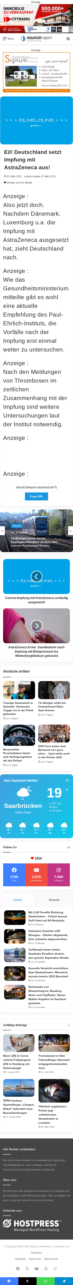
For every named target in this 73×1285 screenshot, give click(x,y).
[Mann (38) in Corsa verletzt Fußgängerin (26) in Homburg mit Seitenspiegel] (18, 1043)
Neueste (54, 899)
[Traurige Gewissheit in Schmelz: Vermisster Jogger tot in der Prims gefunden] (19, 690)
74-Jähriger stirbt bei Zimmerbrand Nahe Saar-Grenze (52, 706)
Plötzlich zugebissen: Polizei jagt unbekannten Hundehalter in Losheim (53, 1114)
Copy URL (36, 496)
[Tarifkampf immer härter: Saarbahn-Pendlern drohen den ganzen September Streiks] (15, 955)
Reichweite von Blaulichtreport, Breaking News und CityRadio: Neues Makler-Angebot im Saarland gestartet (47, 995)
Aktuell (17, 525)
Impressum (35, 1258)
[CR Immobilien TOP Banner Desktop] (36, 18)
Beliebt (17, 899)
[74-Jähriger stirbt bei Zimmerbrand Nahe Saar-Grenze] (54, 690)
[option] (36, 530)
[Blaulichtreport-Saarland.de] (36, 39)
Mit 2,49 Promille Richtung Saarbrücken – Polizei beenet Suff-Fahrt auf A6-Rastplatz (47, 916)
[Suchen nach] (68, 40)
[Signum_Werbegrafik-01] (36, 72)
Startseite (20, 1258)
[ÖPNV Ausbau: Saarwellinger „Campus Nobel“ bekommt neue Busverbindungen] (18, 1088)
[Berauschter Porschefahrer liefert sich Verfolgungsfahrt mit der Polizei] (19, 735)
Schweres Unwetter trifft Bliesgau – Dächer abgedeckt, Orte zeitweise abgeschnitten (48, 935)
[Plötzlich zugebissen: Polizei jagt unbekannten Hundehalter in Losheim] (54, 1091)
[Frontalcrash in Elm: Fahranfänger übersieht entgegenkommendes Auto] (54, 1043)
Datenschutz (51, 1258)
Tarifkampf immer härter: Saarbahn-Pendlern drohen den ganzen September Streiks (34, 540)
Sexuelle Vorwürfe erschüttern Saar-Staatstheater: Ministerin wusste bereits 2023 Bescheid (48, 972)
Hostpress (36, 1252)
